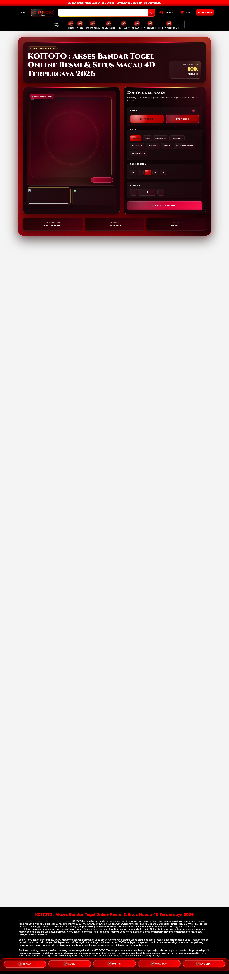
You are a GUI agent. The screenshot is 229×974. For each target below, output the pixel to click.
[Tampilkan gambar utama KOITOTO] (49, 196)
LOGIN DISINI (182, 119)
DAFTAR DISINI (147, 119)
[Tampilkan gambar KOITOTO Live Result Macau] (94, 196)
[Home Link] (42, 13)
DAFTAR (116, 965)
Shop (23, 12)
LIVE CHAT (206, 964)
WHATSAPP (161, 964)
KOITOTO (77, 921)
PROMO (27, 964)
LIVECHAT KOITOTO (166, 205)
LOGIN (71, 965)
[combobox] (103, 12)
